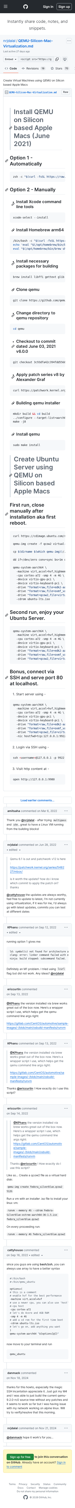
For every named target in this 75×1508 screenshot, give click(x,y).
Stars (61, 68)
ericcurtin (14, 989)
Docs (20, 1487)
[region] (37, 444)
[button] (57, 59)
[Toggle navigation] (5, 6)
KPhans (12, 927)
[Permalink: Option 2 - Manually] (7, 189)
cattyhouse (15, 1250)
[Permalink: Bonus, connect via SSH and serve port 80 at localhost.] (7, 677)
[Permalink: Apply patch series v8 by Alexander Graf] (13, 377)
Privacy (23, 1484)
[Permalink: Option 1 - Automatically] (7, 160)
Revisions (35, 68)
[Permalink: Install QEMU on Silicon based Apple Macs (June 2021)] (11, 128)
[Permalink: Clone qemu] (13, 290)
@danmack (14, 1437)
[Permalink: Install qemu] (13, 434)
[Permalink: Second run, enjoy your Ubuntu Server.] (7, 615)
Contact (31, 1487)
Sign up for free (20, 1457)
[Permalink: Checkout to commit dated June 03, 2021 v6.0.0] (13, 346)
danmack (13, 1373)
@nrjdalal (27, 820)
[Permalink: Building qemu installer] (13, 403)
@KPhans (13, 1003)
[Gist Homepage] (25, 6)
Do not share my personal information (37, 1491)
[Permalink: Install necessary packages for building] (13, 264)
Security (35, 1484)
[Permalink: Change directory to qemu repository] (13, 315)
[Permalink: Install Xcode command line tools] (13, 204)
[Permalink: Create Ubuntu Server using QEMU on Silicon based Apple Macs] (11, 475)
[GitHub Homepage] (25, 1497)
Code (13, 68)
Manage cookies (48, 1487)
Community (60, 1484)
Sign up (64, 7)
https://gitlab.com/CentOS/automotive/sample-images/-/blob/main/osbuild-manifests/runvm (37, 1077)
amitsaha (13, 811)
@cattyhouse (16, 894)
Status (46, 1484)
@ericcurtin (25, 1088)
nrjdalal (9, 41)
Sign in (48, 7)
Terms (12, 1484)
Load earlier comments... (37, 800)
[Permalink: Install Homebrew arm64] (13, 230)
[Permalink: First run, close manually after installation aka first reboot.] (7, 514)
